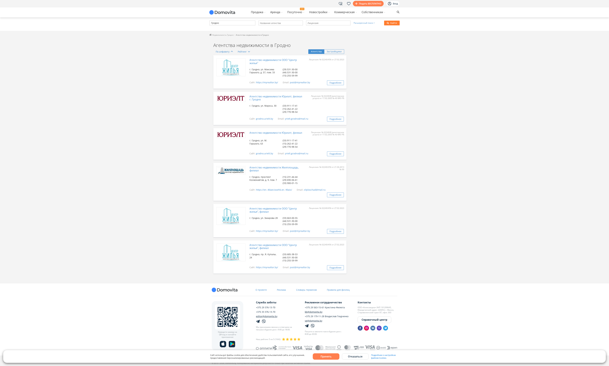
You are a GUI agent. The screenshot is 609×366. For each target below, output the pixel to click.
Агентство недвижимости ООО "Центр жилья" (273, 61)
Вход (395, 3)
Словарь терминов (306, 289)
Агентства (316, 51)
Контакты (364, 302)
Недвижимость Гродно (223, 35)
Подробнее (335, 82)
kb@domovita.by (313, 312)
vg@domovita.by (313, 321)
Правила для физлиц (338, 289)
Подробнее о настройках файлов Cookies (383, 356)
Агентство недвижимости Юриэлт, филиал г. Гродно (275, 98)
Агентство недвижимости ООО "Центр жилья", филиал (273, 210)
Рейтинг (242, 51)
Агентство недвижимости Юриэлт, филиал (275, 132)
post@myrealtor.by (300, 82)
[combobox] (232, 23)
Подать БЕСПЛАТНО (370, 3)
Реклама (281, 289)
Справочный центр (374, 319)
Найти (393, 22)
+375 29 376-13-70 (265, 307)
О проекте (261, 289)
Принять (326, 356)
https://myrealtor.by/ (267, 82)
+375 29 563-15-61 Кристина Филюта (325, 307)
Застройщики (334, 51)
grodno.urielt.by (264, 118)
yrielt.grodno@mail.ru (296, 118)
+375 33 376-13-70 (265, 312)
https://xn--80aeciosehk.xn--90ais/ (274, 189)
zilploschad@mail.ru (315, 189)
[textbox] (211, 23)
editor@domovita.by (266, 316)
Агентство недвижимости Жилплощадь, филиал (274, 169)
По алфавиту (222, 51)
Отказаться (355, 356)
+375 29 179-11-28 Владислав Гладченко (326, 316)
